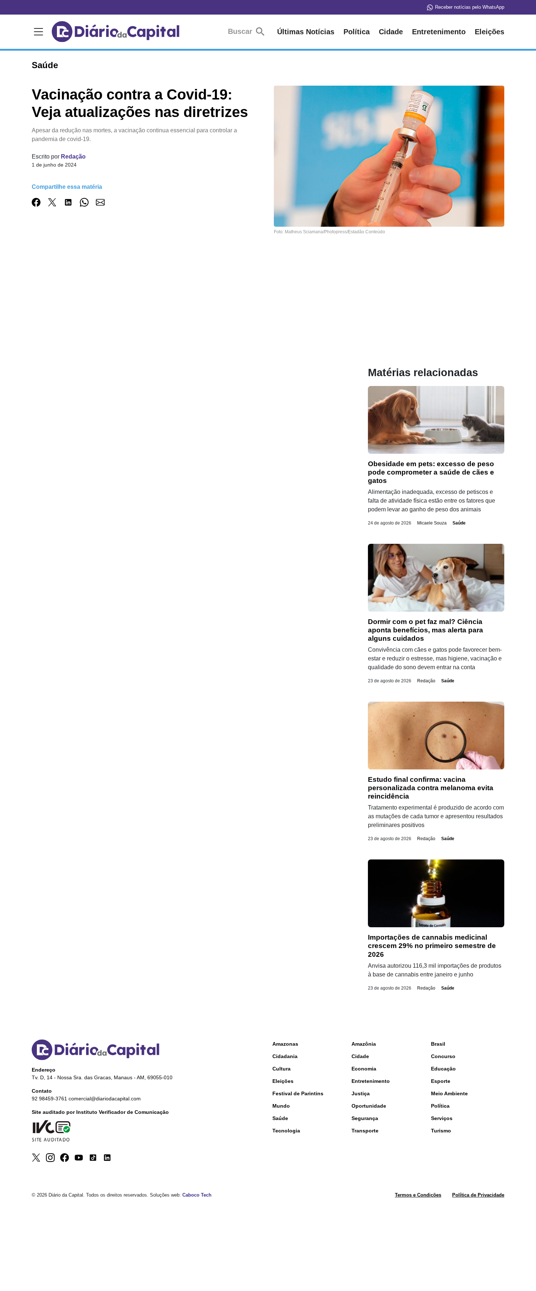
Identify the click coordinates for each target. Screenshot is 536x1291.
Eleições (489, 32)
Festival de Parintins (297, 1093)
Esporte (440, 1081)
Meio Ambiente (449, 1093)
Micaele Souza (432, 523)
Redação (73, 156)
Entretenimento (439, 32)
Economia (363, 1069)
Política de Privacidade (478, 1195)
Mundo (281, 1106)
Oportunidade (368, 1106)
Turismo (441, 1131)
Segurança (364, 1118)
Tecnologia (286, 1131)
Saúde (459, 523)
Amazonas (285, 1044)
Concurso (443, 1056)
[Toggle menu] (37, 31)
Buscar (241, 31)
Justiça (360, 1093)
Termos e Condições (418, 1195)
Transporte (364, 1131)
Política (356, 32)
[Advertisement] (185, 315)
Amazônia (363, 1044)
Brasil (438, 1044)
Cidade (391, 32)
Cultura (281, 1069)
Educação (443, 1069)
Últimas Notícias (305, 32)
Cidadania (285, 1056)
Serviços (442, 1118)
